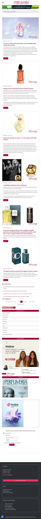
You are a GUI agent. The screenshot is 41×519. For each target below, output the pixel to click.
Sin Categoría (6, 299)
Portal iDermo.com (8, 505)
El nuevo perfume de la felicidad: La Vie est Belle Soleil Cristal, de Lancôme (19, 44)
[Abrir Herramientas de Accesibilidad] (2, 516)
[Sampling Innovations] (12, 413)
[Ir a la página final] (34, 302)
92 (10, 301)
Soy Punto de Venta (7, 433)
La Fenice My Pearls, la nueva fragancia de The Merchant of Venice (15, 291)
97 (21, 301)
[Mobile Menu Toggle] (3, 2)
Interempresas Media (12, 509)
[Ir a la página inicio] (7, 302)
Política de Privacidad (24, 517)
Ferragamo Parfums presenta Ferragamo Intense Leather (20, 271)
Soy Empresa (7, 435)
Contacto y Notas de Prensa (20, 480)
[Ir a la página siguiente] (32, 302)
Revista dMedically (8, 506)
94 (15, 301)
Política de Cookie (31, 517)
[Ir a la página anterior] (9, 302)
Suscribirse (12, 444)
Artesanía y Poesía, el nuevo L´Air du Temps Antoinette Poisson (19, 138)
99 (25, 301)
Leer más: (5, 58)
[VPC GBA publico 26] (20, 6)
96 (19, 301)
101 (30, 301)
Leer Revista (15, 390)
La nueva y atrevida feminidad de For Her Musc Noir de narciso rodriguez (16, 296)
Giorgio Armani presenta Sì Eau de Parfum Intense (18, 88)
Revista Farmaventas (9, 503)
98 (23, 301)
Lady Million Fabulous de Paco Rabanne (15, 185)
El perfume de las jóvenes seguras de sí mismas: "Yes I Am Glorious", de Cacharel (17, 293)
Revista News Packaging (9, 508)
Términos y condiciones (16, 442)
